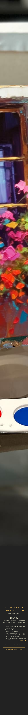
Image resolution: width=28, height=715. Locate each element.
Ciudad (21, 641)
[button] (14, 649)
